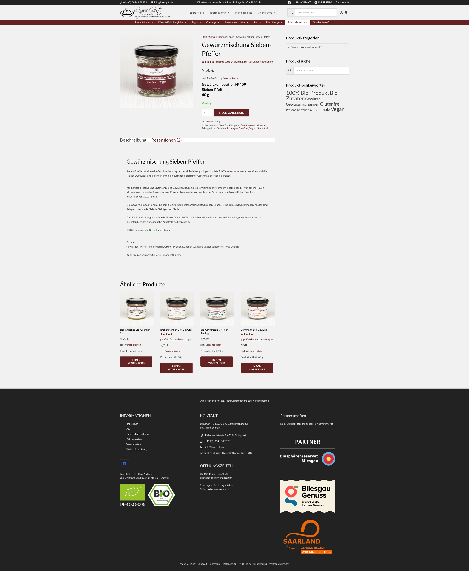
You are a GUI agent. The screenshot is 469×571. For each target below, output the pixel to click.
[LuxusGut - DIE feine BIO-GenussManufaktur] (145, 12)
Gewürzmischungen (227, 128)
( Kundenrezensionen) (261, 61)
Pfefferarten (226, 171)
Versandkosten (231, 78)
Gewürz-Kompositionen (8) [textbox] (305, 47)
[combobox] (317, 47)
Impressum (132, 423)
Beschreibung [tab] (133, 139)
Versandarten (133, 444)
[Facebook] (124, 463)
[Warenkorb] (346, 12)
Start (204, 37)
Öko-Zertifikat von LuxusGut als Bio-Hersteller (144, 478)
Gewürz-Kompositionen (221, 37)
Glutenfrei (262, 128)
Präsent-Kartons (296, 109)
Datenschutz (229, 564)
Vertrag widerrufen (279, 564)
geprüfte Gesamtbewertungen (231, 62)
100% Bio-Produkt (307, 92)
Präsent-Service (315, 110)
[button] (228, 12)
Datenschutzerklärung (138, 434)
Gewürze (243, 128)
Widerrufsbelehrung (136, 449)
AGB (128, 429)
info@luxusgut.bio (214, 447)
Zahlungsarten (134, 439)
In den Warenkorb (231, 112)
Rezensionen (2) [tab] (166, 139)
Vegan (252, 128)
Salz (326, 109)
